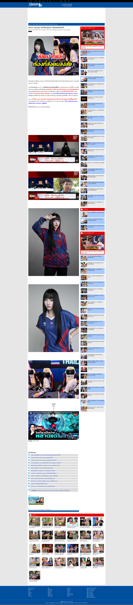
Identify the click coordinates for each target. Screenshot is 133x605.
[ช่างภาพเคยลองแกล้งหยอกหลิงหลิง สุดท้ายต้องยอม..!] (84, 258)
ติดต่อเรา (86, 602)
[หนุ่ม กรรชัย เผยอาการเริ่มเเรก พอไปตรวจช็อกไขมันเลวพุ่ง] (84, 151)
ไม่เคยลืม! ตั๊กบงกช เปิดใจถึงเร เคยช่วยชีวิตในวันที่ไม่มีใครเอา (85, 527)
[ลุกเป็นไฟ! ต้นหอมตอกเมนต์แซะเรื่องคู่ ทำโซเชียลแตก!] (98, 535)
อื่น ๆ (69, 1)
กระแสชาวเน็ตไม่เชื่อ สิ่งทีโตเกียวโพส (39, 483)
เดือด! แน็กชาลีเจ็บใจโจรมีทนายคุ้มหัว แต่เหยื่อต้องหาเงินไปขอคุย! (85, 554)
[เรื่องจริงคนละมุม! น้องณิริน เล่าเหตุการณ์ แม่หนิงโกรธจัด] (47, 521)
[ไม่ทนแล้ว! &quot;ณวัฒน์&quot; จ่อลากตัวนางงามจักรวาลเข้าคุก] (84, 72)
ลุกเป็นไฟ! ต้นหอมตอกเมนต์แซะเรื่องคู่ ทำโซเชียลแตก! (98, 540)
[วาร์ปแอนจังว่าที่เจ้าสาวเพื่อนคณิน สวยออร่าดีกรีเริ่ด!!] (84, 336)
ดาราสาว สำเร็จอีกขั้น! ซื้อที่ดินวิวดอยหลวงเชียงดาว (34, 527)
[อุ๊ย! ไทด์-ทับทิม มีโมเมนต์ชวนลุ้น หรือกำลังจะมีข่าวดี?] (84, 343)
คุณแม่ (69, 590)
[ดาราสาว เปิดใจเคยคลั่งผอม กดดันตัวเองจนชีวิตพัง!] (34, 575)
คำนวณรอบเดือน (90, 594)
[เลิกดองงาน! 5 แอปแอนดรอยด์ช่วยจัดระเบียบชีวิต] (60, 521)
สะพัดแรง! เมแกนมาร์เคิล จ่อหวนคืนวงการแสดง (72, 567)
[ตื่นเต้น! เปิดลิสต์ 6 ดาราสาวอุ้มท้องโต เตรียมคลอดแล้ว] (84, 303)
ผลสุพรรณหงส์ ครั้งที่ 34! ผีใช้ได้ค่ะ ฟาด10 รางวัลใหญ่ (47, 554)
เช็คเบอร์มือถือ (70, 594)
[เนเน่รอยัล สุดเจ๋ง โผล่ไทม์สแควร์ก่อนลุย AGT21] (72, 548)
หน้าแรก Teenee (32, 588)
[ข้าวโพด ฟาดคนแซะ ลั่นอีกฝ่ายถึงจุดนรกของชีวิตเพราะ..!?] (47, 561)
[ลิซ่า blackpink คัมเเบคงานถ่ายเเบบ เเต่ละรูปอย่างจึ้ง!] (84, 382)
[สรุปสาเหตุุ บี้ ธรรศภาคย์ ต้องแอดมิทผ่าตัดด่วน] (98, 561)
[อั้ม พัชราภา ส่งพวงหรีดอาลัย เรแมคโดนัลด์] (84, 164)
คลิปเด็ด (39, 1)
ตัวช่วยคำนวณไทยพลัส (91, 597)
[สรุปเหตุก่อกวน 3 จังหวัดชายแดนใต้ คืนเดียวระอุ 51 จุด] (84, 98)
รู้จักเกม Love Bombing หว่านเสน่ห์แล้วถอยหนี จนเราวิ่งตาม (60, 540)
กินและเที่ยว (51, 594)
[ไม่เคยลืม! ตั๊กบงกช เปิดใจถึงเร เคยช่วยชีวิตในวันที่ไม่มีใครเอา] (85, 521)
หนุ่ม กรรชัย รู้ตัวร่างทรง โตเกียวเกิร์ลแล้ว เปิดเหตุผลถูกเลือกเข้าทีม (45, 455)
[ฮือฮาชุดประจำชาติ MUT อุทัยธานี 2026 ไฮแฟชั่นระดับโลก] (84, 409)
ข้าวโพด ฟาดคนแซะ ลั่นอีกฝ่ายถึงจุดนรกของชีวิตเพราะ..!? (47, 567)
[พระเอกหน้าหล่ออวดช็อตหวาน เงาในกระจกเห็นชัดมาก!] (84, 323)
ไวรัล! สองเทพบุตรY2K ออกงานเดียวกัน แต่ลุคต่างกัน (85, 540)
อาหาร (54, 1)
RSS (83, 602)
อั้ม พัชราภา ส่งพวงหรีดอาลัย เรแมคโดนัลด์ (96, 162)
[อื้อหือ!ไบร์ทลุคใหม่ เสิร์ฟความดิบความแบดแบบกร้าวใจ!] (84, 369)
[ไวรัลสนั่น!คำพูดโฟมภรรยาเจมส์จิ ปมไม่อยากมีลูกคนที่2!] (60, 561)
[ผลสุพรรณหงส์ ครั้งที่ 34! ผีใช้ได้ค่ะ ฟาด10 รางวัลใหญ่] (47, 548)
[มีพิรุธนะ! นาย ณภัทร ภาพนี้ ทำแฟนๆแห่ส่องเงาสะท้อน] (84, 284)
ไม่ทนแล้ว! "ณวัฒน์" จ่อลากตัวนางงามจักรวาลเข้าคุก (97, 527)
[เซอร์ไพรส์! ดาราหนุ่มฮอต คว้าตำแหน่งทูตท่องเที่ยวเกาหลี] (84, 317)
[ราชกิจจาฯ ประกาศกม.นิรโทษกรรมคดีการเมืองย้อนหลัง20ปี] (84, 79)
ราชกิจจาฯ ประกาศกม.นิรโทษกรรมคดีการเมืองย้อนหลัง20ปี (95, 78)
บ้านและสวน (70, 593)
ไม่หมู (50, 1)
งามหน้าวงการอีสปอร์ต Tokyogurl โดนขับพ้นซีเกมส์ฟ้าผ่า (44, 473)
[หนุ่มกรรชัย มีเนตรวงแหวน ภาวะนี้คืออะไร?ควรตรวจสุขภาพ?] (84, 59)
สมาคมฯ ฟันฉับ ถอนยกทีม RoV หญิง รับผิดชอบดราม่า (43, 478)
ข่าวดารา (31, 1)
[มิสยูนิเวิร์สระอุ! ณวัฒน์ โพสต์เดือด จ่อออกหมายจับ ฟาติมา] (84, 125)
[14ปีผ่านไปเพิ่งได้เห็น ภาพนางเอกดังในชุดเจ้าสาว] (84, 402)
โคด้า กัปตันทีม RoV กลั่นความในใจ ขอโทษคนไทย (42, 468)
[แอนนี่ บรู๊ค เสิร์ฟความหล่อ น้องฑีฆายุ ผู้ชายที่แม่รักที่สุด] (84, 356)
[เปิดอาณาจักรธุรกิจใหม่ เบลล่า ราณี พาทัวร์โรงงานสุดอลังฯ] (84, 138)
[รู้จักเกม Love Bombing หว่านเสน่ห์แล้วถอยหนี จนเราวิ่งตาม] (60, 535)
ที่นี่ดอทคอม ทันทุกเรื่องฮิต (35, 496)
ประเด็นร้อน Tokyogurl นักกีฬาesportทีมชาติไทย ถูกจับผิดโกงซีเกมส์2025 (50, 490)
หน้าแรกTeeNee (32, 29)
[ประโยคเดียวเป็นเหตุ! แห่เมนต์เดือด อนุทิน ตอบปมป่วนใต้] (84, 85)
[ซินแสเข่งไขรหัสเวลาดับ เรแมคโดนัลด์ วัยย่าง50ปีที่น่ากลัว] (72, 535)
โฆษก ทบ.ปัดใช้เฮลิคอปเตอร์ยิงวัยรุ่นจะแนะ (96, 212)
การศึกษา (65, 1)
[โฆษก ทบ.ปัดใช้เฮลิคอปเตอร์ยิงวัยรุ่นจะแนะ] (84, 214)
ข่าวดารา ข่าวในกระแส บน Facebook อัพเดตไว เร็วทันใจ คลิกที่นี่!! (40, 509)
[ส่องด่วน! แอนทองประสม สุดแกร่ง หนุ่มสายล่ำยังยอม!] (84, 395)
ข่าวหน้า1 (35, 1)
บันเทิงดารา (31, 589)
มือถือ (50, 593)
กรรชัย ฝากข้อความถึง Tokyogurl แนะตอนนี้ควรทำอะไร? (43, 460)
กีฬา (47, 1)
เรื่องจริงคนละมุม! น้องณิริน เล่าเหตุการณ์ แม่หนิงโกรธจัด (47, 527)
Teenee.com (70, 601)
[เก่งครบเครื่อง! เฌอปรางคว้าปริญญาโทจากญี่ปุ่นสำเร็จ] (84, 290)
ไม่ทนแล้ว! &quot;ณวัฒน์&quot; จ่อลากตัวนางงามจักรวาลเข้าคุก (95, 71)
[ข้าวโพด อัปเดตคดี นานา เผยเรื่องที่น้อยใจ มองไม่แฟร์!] (84, 112)
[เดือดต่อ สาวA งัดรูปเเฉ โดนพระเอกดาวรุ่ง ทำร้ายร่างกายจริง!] (84, 144)
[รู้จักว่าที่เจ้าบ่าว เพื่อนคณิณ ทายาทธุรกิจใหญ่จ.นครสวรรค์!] (84, 297)
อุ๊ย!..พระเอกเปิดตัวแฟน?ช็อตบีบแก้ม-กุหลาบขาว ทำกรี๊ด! (95, 375)
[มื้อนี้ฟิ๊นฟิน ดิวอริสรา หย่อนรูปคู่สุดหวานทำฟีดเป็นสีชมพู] (84, 271)
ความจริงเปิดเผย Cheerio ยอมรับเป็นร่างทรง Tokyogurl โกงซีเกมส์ (46, 462)
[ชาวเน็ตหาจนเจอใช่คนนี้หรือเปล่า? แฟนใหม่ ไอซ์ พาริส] (84, 349)
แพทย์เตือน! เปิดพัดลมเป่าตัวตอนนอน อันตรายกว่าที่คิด (34, 540)
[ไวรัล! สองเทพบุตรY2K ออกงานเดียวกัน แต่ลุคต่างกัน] (85, 535)
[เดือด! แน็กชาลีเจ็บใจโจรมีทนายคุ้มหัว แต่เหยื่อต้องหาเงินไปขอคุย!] (85, 548)
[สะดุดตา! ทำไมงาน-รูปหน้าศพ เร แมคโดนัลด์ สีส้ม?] (84, 389)
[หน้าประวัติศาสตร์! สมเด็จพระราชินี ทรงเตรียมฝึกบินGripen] (84, 157)
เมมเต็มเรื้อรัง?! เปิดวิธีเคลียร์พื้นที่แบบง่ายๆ (97, 554)
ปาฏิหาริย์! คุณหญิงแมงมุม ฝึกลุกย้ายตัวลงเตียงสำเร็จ (47, 540)
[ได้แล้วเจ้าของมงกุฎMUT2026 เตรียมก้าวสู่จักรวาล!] (84, 53)
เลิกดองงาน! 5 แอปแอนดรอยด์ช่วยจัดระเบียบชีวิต (60, 527)
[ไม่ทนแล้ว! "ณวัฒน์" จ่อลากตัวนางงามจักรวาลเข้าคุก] (98, 521)
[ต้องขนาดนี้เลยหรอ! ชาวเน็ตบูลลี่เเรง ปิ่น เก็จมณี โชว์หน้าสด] (84, 203)
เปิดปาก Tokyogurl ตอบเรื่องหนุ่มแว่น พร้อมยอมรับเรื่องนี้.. (60, 29)
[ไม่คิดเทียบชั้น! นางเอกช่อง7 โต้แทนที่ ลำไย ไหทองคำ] (34, 561)
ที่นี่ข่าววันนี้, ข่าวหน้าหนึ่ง (40, 29)
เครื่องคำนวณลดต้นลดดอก (92, 588)
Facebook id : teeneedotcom (68, 602)
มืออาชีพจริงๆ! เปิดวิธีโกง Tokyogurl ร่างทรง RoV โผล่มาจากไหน (45, 465)
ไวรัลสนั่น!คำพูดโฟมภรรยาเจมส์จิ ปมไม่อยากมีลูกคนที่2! (60, 567)
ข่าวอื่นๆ (47, 29)
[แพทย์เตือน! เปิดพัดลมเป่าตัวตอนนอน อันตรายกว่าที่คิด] (34, 535)
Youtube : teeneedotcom (49, 602)
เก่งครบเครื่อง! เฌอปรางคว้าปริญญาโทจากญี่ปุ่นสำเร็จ (59, 554)
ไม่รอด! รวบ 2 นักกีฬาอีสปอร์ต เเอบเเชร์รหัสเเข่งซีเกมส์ (43, 486)
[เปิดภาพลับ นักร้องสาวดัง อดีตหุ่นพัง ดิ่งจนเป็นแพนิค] (84, 310)
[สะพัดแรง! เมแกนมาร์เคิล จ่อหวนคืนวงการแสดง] (72, 561)
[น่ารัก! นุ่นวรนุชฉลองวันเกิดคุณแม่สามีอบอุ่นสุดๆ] (84, 277)
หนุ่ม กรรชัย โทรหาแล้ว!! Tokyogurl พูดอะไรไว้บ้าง (42, 457)
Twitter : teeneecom (78, 602)
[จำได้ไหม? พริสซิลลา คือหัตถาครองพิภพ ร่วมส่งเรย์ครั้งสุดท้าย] (84, 363)
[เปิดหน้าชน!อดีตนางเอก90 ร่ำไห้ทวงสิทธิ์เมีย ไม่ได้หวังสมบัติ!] (84, 177)
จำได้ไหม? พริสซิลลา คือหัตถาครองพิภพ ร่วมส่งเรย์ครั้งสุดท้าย (95, 362)
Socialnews (60, 1)
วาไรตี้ (30, 593)
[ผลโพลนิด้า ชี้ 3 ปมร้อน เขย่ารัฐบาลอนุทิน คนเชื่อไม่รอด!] (84, 92)
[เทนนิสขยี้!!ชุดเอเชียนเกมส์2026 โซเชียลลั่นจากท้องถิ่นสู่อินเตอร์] (84, 190)
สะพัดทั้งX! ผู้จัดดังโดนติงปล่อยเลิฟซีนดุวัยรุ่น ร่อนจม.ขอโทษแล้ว (96, 183)
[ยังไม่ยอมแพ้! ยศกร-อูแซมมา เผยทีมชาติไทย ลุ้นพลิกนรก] (72, 521)
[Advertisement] (66, 15)
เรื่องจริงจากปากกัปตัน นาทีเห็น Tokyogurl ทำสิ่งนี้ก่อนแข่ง (44, 481)
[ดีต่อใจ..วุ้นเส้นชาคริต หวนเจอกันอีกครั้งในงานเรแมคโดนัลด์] (84, 66)
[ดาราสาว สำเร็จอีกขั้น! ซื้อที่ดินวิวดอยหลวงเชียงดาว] (34, 521)
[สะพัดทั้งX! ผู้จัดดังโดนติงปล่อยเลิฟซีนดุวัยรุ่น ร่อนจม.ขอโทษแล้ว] (84, 184)
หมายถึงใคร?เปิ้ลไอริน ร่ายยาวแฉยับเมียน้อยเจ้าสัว (85, 567)
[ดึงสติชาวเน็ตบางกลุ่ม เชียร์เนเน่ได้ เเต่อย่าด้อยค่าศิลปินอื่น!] (84, 131)
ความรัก (69, 588)
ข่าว (30, 590)
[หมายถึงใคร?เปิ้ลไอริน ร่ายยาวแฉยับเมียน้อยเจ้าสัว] (85, 561)
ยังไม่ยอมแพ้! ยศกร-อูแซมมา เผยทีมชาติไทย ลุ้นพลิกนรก (72, 527)
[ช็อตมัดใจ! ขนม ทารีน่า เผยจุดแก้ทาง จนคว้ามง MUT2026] (92, 37)
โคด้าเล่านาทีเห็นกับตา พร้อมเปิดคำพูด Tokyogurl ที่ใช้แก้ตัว (44, 476)
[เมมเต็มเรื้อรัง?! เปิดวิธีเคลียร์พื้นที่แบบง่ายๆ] (98, 548)
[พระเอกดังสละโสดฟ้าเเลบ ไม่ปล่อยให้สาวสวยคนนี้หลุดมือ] (84, 330)
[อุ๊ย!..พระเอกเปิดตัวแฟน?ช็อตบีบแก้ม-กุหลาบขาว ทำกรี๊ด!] (84, 376)
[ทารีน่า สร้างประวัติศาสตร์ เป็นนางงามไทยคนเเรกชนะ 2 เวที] (92, 242)
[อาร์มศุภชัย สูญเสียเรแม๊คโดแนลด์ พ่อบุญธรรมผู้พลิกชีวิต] (84, 171)
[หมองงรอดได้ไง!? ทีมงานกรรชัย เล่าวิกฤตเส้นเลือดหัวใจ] (84, 197)
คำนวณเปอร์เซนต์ (91, 590)
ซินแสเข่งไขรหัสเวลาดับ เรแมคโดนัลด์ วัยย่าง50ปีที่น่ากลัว (72, 540)
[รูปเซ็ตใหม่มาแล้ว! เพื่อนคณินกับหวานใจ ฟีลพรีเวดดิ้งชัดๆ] (84, 264)
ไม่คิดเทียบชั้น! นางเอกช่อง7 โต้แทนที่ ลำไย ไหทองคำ (34, 567)
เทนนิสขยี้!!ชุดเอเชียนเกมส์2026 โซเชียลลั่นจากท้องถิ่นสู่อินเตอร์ (95, 189)
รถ (49, 588)
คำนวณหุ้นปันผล (90, 593)
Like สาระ (43, 1)
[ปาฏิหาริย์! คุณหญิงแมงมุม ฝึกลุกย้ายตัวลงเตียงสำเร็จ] (47, 535)
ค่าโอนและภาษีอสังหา (91, 589)
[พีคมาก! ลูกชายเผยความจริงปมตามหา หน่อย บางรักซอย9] (84, 105)
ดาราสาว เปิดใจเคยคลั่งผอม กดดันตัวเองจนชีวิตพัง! (33, 581)
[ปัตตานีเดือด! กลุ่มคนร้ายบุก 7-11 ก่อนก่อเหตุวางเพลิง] (84, 118)
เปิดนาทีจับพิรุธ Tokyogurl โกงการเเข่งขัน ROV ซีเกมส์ (43, 470)
